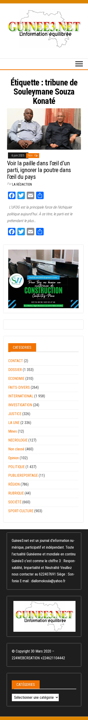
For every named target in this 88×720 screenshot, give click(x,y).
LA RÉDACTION (22, 184)
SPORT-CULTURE (20, 511)
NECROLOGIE (17, 440)
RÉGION (14, 484)
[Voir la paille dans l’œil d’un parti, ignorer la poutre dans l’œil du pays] (44, 128)
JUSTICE (14, 414)
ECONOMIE (16, 378)
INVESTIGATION (20, 405)
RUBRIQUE (16, 493)
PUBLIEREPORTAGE (23, 475)
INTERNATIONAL (20, 396)
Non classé (16, 449)
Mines (12, 431)
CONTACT (15, 361)
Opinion (13, 458)
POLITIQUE (16, 467)
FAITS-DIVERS (19, 387)
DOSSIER (15, 369)
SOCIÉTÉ (14, 502)
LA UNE (13, 422)
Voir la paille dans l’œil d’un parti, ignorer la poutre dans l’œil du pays (39, 170)
